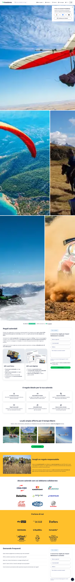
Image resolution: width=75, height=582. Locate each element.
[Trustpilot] (48, 324)
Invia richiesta (61, 367)
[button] (25, 553)
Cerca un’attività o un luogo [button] (21, 2)
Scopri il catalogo (37, 446)
